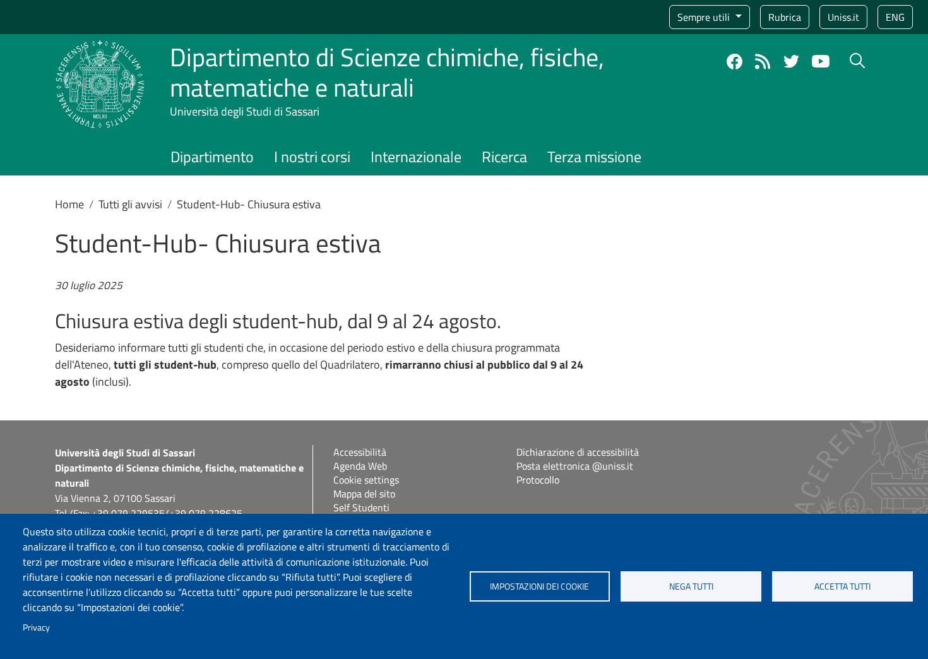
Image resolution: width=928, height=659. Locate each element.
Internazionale (416, 156)
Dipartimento (212, 156)
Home (69, 204)
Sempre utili (704, 17)
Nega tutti (691, 586)
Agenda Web (360, 466)
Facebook (734, 61)
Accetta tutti (842, 586)
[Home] (100, 47)
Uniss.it (843, 17)
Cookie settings (366, 480)
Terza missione (594, 156)
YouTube (821, 61)
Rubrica (784, 17)
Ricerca (504, 156)
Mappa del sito (364, 494)
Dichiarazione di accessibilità (577, 452)
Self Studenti (361, 507)
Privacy (36, 627)
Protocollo (537, 480)
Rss (763, 61)
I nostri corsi (312, 156)
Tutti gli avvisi (130, 204)
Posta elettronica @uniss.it (574, 466)
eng (895, 17)
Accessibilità (359, 452)
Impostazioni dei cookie (539, 586)
